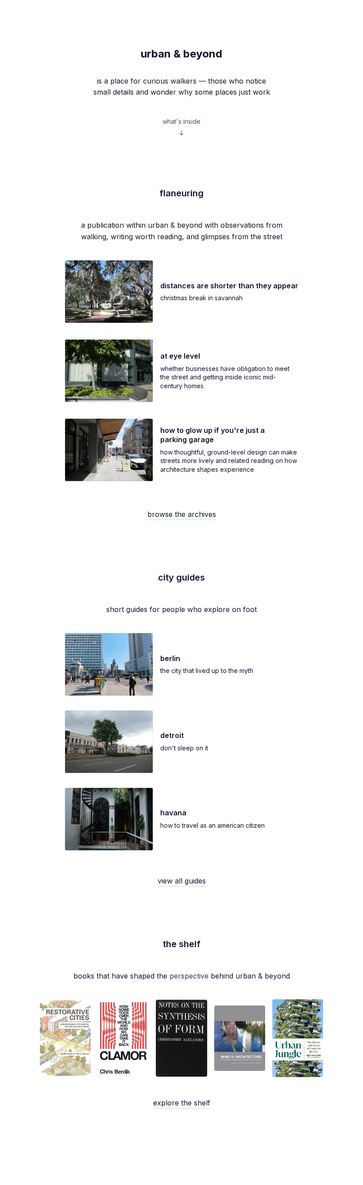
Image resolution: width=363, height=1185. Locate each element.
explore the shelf (181, 1102)
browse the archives (181, 514)
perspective (189, 975)
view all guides (182, 880)
